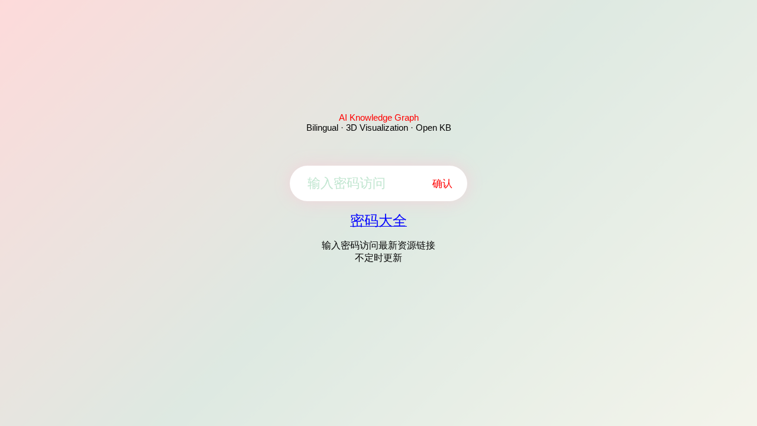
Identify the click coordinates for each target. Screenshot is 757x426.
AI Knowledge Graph (379, 117)
